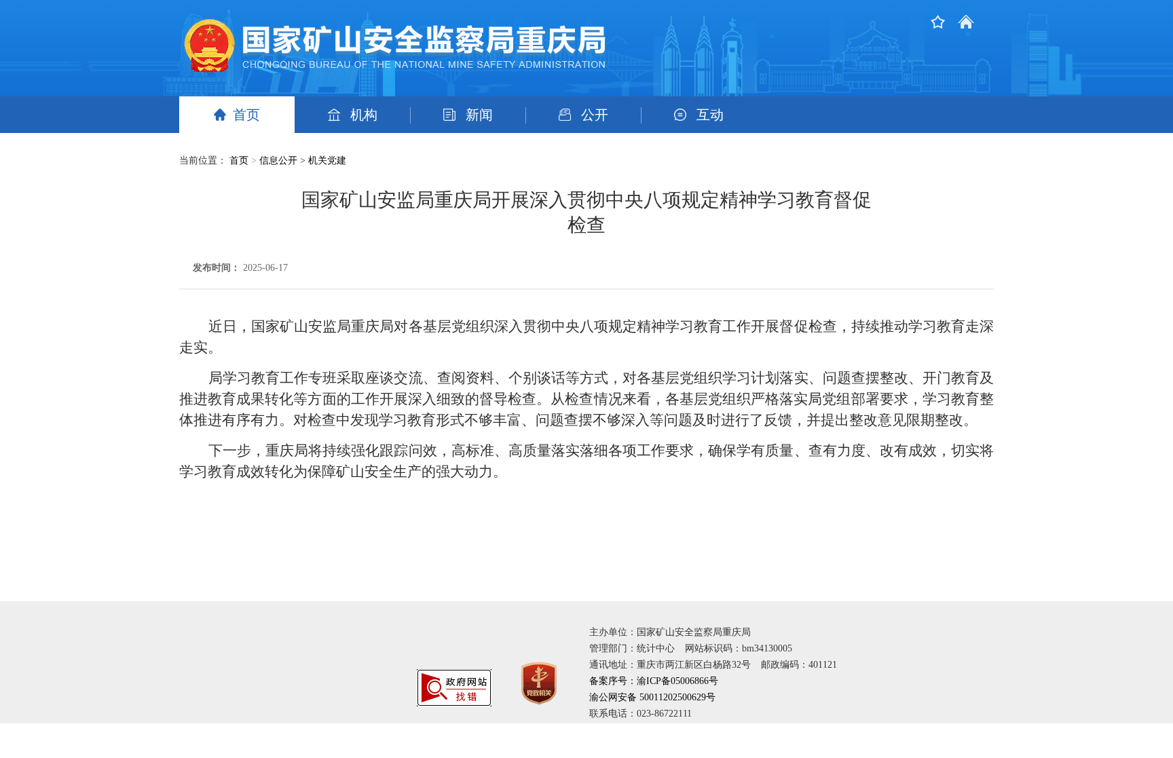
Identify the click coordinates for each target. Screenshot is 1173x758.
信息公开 (278, 160)
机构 (363, 114)
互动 (710, 114)
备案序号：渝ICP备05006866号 (653, 681)
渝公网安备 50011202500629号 (652, 697)
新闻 (479, 114)
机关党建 (327, 160)
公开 (594, 114)
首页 (246, 114)
